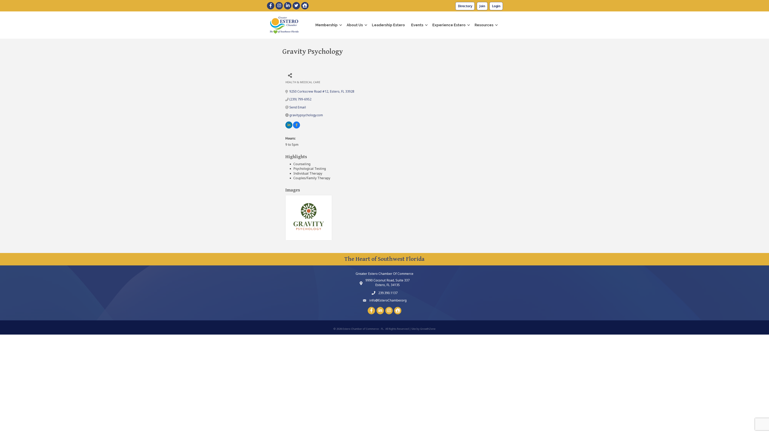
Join (482, 6)
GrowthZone (428, 329)
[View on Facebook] (296, 127)
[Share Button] (289, 75)
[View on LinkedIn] (288, 127)
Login (496, 6)
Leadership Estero (388, 25)
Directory (465, 6)
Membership (326, 25)
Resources (484, 25)
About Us (355, 25)
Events (417, 25)
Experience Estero (449, 25)
